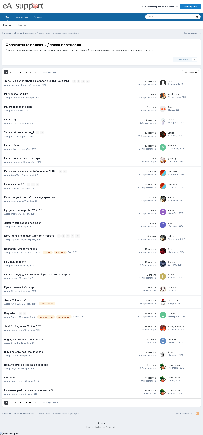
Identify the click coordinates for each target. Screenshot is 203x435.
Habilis (171, 197)
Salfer (171, 249)
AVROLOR (16, 303)
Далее (27, 72)
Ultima (14, 123)
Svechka (15, 343)
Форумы (7, 25)
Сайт (8, 17)
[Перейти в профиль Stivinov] (163, 263)
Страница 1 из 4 (49, 72)
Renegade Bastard (177, 326)
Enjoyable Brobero (20, 85)
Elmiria (171, 132)
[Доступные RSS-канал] (197, 413)
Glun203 (15, 175)
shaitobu (172, 313)
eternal (14, 213)
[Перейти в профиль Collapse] (163, 341)
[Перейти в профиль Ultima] (163, 121)
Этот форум (183, 17)
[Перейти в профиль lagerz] (163, 276)
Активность (22, 17)
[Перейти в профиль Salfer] (163, 251)
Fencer (14, 317)
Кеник (171, 352)
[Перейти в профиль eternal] (163, 212)
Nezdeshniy (173, 94)
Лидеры (38, 17)
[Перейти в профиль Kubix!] (163, 109)
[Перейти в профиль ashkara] (163, 147)
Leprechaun (17, 239)
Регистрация (190, 6)
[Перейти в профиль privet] (163, 225)
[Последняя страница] (35, 72)
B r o (13, 355)
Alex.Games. (17, 201)
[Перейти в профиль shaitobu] (163, 315)
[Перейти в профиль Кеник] (163, 354)
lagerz (14, 278)
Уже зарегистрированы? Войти (158, 6)
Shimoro (15, 291)
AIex (13, 136)
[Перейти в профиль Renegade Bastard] (163, 328)
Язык (101, 423)
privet (14, 226)
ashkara (15, 149)
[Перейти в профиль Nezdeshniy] (163, 96)
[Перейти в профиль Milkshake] (163, 173)
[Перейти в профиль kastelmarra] (163, 302)
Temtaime (16, 188)
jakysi (14, 368)
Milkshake (172, 171)
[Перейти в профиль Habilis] (163, 199)
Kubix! (14, 110)
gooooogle (16, 97)
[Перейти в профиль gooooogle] (163, 160)
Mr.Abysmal (16, 252)
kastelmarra (173, 300)
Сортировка (190, 72)
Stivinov (15, 265)
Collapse (172, 339)
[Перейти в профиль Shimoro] (163, 289)
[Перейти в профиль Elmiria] (163, 134)
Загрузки (22, 25)
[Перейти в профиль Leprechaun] (163, 366)
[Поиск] (197, 16)
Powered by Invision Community (101, 427)
